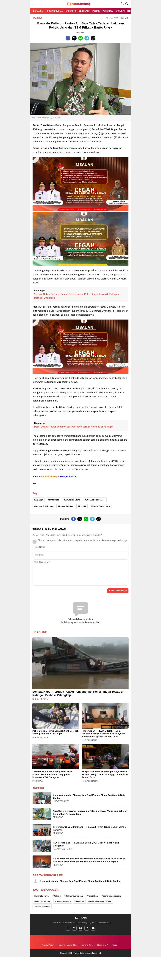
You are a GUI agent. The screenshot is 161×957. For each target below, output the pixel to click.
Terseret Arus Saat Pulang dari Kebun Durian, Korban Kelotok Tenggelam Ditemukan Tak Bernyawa (52, 774)
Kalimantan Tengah (74, 896)
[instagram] (80, 928)
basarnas (80, 901)
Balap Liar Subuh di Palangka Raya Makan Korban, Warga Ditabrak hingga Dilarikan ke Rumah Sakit (105, 774)
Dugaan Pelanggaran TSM (96, 500)
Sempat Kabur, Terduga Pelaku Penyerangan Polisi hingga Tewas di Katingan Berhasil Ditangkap (76, 296)
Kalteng (57, 896)
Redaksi (80, 33)
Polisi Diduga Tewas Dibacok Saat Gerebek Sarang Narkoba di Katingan (73, 426)
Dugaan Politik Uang (44, 506)
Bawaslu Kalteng (72, 500)
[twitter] (74, 928)
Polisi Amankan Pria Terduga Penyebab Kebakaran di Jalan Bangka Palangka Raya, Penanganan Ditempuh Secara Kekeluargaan (89, 860)
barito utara (54, 500)
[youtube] (93, 928)
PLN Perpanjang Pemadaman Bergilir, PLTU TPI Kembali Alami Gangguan (86, 844)
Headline (37, 18)
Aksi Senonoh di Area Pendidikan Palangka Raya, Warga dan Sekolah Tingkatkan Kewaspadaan (90, 812)
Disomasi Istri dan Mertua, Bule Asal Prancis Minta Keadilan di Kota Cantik (89, 796)
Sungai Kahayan (63, 901)
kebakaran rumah (43, 901)
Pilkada (82, 506)
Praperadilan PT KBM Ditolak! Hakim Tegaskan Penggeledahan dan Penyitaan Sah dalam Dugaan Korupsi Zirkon (103, 734)
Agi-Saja (39, 500)
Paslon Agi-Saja (66, 506)
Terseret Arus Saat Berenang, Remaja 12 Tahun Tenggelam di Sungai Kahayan (89, 828)
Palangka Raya (42, 896)
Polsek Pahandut (42, 907)
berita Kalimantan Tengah (100, 901)
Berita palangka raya (112, 896)
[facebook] (68, 928)
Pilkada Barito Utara (101, 506)
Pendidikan (93, 896)
